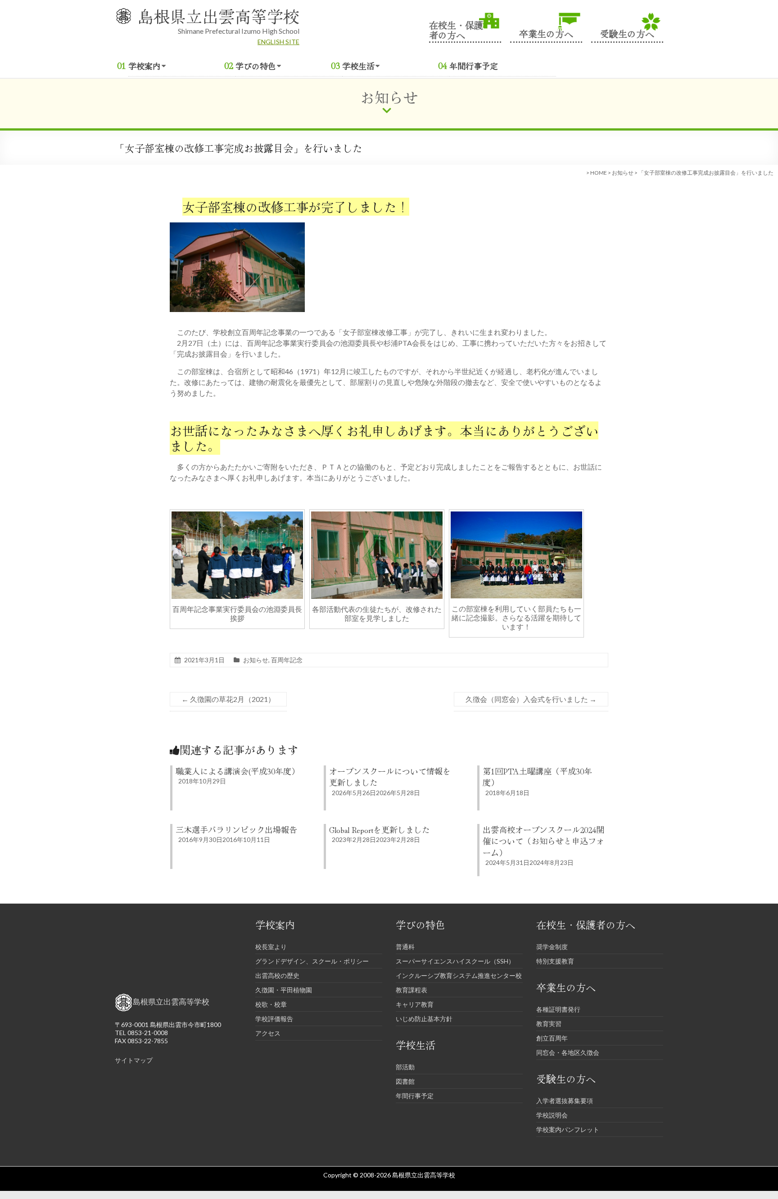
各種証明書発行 (558, 1009)
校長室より (271, 946)
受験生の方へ (627, 32)
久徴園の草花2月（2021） (228, 699)
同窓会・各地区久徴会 (567, 1052)
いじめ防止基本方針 (424, 1019)
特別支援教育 (555, 961)
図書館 (405, 1081)
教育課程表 (411, 990)
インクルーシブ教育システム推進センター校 (459, 975)
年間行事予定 (473, 66)
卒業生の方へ (546, 32)
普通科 (405, 946)
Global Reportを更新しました (379, 829)
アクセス (267, 1033)
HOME (598, 172)
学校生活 (358, 66)
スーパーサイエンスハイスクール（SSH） (455, 961)
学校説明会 (552, 1115)
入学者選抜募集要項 (564, 1100)
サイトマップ (134, 1060)
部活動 (405, 1067)
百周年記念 (287, 660)
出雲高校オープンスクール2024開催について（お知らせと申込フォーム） (543, 840)
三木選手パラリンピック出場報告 (236, 829)
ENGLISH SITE (278, 41)
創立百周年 (552, 1038)
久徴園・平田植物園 (283, 990)
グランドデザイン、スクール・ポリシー (312, 961)
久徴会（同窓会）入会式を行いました (531, 699)
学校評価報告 (274, 1019)
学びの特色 (255, 66)
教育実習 (548, 1023)
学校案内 (144, 66)
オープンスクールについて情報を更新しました (390, 776)
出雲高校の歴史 (277, 975)
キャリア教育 (415, 1004)
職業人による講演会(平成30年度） (237, 771)
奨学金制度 (552, 946)
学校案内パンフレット (567, 1129)
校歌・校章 (271, 1004)
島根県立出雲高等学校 (218, 15)
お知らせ (622, 172)
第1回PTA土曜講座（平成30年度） (537, 776)
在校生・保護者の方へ (456, 29)
